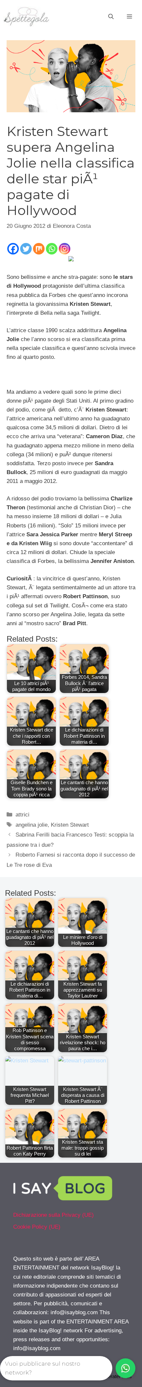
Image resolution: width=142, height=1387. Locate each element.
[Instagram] (64, 248)
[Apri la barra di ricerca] (111, 17)
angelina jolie (32, 825)
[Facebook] (13, 248)
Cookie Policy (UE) (36, 1227)
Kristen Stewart (70, 825)
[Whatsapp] (51, 248)
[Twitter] (26, 248)
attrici (22, 815)
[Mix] (39, 248)
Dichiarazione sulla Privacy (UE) (53, 1215)
